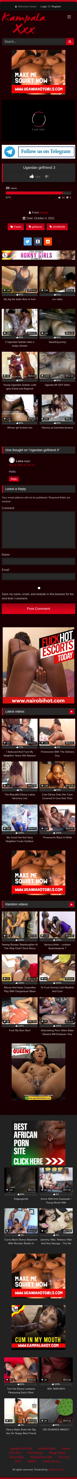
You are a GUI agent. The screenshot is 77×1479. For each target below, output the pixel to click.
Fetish (17, 226)
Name (6, 554)
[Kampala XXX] (31, 24)
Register (56, 6)
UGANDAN (59, 226)
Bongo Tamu (57, 1452)
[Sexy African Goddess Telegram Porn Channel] (38, 157)
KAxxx (44, 212)
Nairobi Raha (46, 1448)
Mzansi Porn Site (41, 1457)
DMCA (32, 1461)
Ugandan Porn (56, 1469)
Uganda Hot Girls (21, 1448)
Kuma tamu (17, 1457)
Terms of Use (51, 1461)
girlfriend (37, 226)
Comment (8, 508)
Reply (14, 479)
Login (44, 6)
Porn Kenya (35, 1452)
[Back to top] (66, 1468)
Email (6, 569)
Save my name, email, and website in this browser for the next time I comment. (38, 596)
